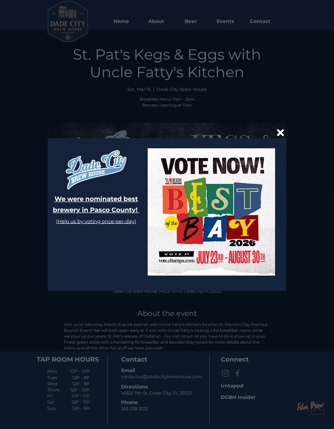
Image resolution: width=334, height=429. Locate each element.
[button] (280, 132)
